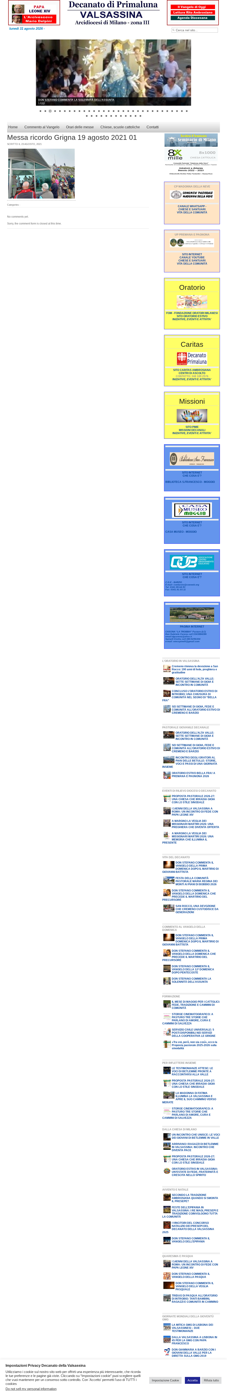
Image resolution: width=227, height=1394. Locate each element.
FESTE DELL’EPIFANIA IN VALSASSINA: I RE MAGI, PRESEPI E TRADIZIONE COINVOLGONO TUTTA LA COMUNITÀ (190, 1212)
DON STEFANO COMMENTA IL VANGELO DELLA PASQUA (191, 1276)
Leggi (41, 103)
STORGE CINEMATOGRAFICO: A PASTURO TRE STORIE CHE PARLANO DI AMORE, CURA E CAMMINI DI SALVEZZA (187, 1019)
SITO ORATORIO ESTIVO (192, 316)
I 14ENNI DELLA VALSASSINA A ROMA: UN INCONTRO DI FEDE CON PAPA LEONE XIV (195, 812)
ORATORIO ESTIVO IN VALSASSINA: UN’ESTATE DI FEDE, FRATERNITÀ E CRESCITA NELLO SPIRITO (195, 1172)
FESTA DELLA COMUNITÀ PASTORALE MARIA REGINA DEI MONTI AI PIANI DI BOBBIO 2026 (196, 881)
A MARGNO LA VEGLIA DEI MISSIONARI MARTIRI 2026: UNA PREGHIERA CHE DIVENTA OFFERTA (195, 824)
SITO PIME (192, 427)
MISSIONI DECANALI (192, 430)
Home (13, 127)
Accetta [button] (193, 1380)
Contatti (153, 127)
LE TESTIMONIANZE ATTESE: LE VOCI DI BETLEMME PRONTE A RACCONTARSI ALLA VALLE (192, 1071)
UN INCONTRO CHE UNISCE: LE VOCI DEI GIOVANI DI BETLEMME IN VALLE (196, 1136)
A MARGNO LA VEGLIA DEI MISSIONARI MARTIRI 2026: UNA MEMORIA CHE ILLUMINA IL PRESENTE (188, 838)
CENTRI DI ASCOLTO (192, 373)
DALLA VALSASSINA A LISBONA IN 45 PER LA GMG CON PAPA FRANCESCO (194, 1340)
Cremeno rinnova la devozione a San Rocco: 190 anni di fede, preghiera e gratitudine (195, 669)
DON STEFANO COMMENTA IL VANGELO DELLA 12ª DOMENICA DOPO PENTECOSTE (193, 969)
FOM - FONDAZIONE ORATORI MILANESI (192, 313)
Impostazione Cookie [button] (165, 1380)
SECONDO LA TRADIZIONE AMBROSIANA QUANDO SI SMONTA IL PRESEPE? (195, 1198)
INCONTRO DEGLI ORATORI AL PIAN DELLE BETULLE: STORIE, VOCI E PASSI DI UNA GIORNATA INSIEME (189, 762)
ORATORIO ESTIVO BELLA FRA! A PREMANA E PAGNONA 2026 (193, 775)
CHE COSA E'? (192, 476)
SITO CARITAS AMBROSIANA (192, 370)
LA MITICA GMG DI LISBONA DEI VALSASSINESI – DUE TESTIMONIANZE (192, 1328)
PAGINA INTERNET (192, 626)
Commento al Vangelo (41, 127)
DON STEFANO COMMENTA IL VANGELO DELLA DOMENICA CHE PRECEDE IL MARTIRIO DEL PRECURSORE (189, 895)
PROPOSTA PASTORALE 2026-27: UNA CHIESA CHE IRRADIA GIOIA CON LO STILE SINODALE (193, 799)
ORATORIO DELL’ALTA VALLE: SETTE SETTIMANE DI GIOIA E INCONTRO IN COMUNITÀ (195, 682)
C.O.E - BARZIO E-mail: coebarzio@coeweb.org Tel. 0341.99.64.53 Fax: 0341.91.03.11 (182, 586)
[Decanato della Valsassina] (113, 11)
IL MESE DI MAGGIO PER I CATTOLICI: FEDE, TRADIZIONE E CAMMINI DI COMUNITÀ (196, 1005)
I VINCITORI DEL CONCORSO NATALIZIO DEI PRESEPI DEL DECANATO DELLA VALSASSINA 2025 (188, 1228)
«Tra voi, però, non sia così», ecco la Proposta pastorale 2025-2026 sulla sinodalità (194, 1045)
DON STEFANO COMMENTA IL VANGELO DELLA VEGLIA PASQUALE (195, 1286)
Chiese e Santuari (191, 209)
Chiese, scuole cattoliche (120, 127)
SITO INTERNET (192, 472)
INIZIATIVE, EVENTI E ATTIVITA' (191, 319)
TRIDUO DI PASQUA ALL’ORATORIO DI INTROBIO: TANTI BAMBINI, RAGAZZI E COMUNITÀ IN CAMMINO (195, 1299)
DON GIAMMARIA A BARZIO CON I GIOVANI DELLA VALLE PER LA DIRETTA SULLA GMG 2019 (194, 1353)
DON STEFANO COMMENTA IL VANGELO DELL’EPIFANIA (191, 1240)
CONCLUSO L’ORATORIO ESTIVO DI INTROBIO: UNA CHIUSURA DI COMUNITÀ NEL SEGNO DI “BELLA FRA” (189, 696)
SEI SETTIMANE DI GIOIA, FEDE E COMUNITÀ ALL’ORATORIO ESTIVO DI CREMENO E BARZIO (196, 710)
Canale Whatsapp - (192, 206)
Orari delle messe (80, 127)
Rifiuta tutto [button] (211, 1380)
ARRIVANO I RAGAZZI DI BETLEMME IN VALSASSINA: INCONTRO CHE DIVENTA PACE (195, 1147)
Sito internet (192, 254)
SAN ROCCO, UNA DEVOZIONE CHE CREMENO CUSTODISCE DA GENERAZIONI (197, 909)
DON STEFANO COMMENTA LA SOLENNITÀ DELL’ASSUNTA (191, 980)
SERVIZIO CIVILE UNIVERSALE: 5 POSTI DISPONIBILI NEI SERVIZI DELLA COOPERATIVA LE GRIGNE (193, 1033)
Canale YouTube (192, 257)
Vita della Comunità (192, 212)
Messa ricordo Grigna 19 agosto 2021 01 (72, 138)
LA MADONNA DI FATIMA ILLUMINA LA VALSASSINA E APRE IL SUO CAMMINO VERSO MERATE (189, 1098)
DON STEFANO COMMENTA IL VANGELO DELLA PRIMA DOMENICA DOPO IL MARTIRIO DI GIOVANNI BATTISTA (190, 867)
